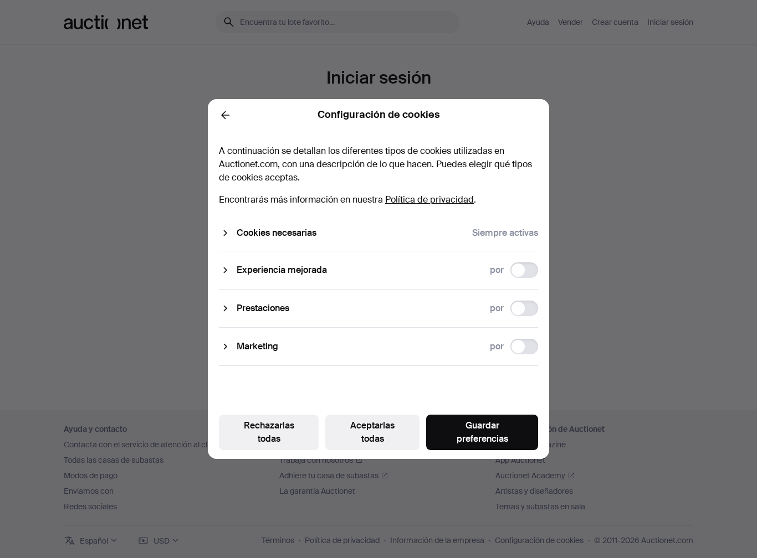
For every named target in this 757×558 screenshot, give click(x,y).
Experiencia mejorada (282, 270)
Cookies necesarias (276, 233)
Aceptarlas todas (372, 432)
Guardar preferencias (482, 432)
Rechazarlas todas (269, 432)
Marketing (257, 346)
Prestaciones (263, 308)
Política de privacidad (429, 199)
